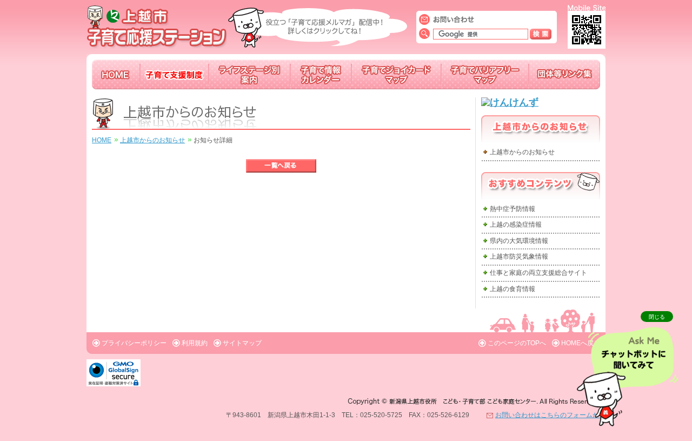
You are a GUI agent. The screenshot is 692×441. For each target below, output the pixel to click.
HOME (101, 140)
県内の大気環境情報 (519, 241)
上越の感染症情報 (516, 224)
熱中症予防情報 (512, 209)
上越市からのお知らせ (152, 140)
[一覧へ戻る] (281, 165)
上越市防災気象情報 (519, 256)
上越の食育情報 (512, 289)
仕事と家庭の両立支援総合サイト (538, 273)
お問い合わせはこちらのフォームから (550, 415)
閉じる (657, 317)
